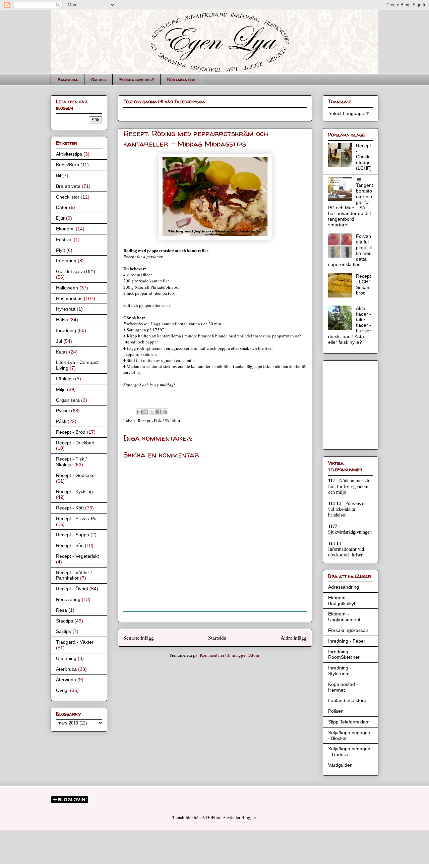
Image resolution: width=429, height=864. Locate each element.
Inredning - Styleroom (339, 670)
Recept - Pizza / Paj (77, 518)
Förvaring (66, 260)
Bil (58, 175)
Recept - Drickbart (75, 442)
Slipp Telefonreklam (349, 721)
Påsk (61, 421)
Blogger (248, 817)
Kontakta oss (181, 79)
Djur (60, 218)
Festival (64, 239)
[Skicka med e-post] (139, 412)
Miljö (61, 389)
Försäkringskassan (348, 630)
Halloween (67, 287)
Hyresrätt (65, 309)
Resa (61, 610)
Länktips (65, 378)
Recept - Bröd (70, 432)
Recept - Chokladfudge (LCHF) (364, 157)
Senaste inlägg (138, 637)
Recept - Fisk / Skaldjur (159, 421)
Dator (62, 207)
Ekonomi (65, 228)
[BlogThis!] (145, 412)
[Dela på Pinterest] (165, 412)
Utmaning (66, 658)
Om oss (98, 79)
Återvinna (66, 679)
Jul (59, 341)
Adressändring (343, 587)
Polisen (336, 711)
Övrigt (62, 690)
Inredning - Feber (346, 641)
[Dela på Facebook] (158, 412)
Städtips (64, 621)
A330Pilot (211, 817)
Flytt (60, 250)
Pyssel (63, 410)
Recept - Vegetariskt (77, 556)
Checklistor (67, 197)
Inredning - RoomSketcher (344, 654)
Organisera (68, 400)
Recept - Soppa (72, 534)
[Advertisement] (348, 403)
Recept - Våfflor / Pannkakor (74, 575)
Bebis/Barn (67, 164)
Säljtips (63, 631)
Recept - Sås (69, 545)
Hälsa (62, 319)
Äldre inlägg (294, 637)
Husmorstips (69, 298)
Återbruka (66, 669)
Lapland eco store (347, 700)
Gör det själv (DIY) (75, 271)
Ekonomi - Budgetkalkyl (341, 600)
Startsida (68, 79)
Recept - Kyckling (74, 491)
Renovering (68, 599)
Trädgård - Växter (75, 642)
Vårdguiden (340, 765)
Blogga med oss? (136, 79)
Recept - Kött (70, 507)
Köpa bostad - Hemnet (343, 687)
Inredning (66, 330)
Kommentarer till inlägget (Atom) (230, 655)
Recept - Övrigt (72, 588)
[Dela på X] (152, 412)
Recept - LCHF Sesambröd (363, 284)
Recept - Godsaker (76, 475)
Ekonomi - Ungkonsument (344, 616)
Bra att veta (68, 186)
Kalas (62, 352)
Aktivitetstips (69, 154)
